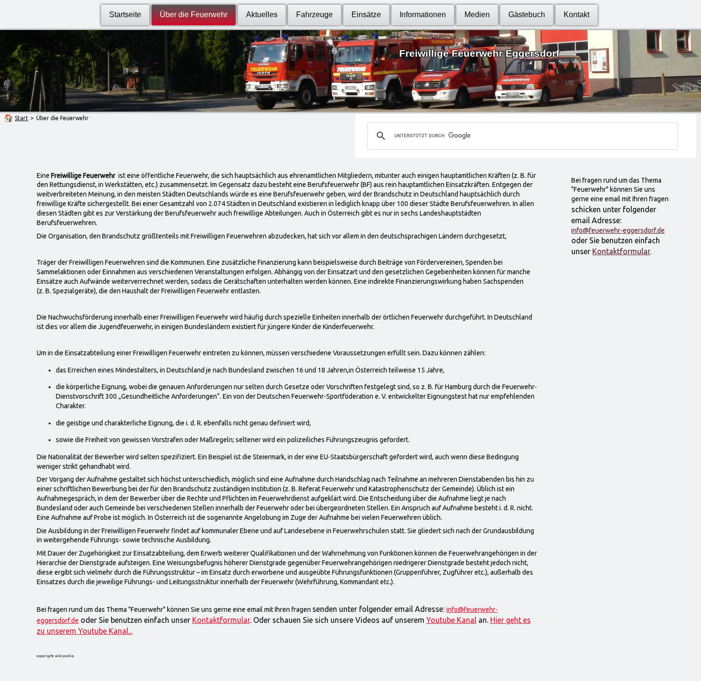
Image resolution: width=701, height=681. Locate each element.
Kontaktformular (621, 251)
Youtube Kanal (451, 620)
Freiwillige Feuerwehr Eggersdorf (479, 53)
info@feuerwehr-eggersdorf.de (618, 230)
